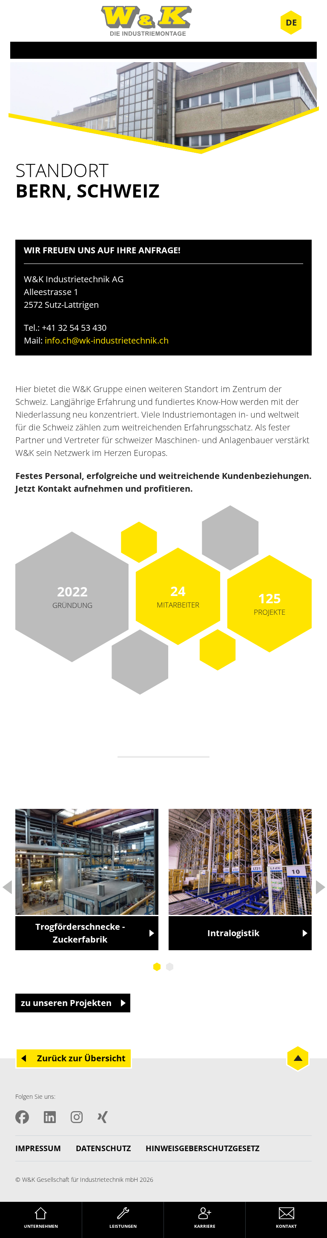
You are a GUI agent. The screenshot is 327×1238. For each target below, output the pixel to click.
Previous (7, 884)
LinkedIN (50, 1117)
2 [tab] (170, 967)
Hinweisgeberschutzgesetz (202, 1148)
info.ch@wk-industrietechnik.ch (107, 340)
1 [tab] (157, 967)
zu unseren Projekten (66, 1003)
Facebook (22, 1117)
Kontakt (286, 1226)
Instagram (77, 1117)
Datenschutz (103, 1148)
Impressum (38, 1148)
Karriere (204, 1226)
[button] (18, 1219)
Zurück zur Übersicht (81, 1058)
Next (320, 884)
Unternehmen (41, 1226)
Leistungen (123, 1226)
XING (103, 1117)
